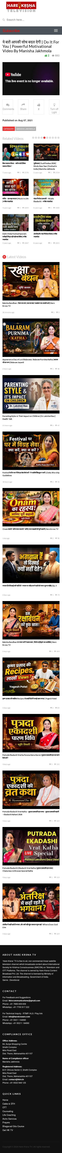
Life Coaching (9, 1114)
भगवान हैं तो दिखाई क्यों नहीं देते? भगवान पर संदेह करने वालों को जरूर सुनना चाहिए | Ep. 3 (29, 586)
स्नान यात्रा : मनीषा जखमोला (11, 198)
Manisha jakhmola (26, 128)
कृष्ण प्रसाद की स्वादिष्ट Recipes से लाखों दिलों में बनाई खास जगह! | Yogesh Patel (29, 698)
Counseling (7, 1111)
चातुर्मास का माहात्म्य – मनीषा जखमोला (13, 234)
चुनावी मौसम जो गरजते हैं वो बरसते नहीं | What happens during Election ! (14, 166)
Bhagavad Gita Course (13, 1126)
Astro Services (9, 1118)
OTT (4, 1107)
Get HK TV (7, 1130)
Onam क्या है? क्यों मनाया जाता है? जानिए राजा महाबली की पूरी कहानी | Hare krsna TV (30, 529)
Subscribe (11, 30)
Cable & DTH (8, 1103)
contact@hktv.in (16, 1079)
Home (5, 1099)
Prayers (6, 1122)
